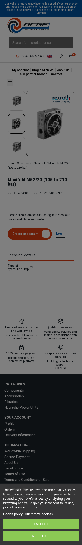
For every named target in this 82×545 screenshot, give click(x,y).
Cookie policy (13, 514)
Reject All (41, 536)
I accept (41, 524)
